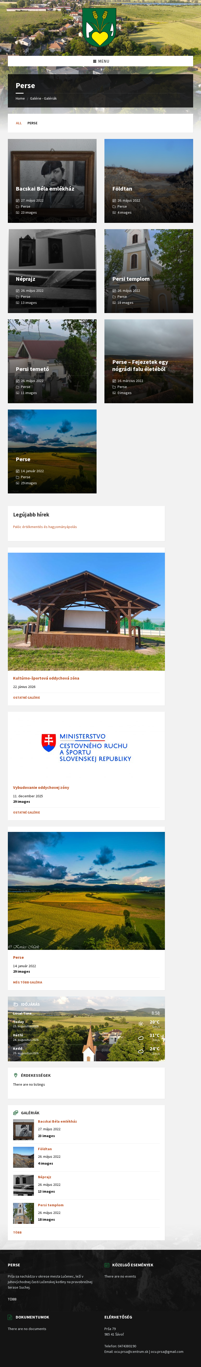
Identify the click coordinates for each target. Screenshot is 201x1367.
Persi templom (131, 278)
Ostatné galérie (26, 697)
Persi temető (32, 369)
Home (20, 98)
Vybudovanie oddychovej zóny (41, 787)
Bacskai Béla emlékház (45, 188)
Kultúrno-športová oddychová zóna (46, 678)
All (19, 123)
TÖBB (12, 1299)
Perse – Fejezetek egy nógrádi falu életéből (140, 365)
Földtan (122, 188)
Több (17, 1232)
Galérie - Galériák (43, 98)
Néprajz (25, 278)
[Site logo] (99, 45)
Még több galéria (27, 982)
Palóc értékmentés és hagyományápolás (45, 526)
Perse (25, 206)
